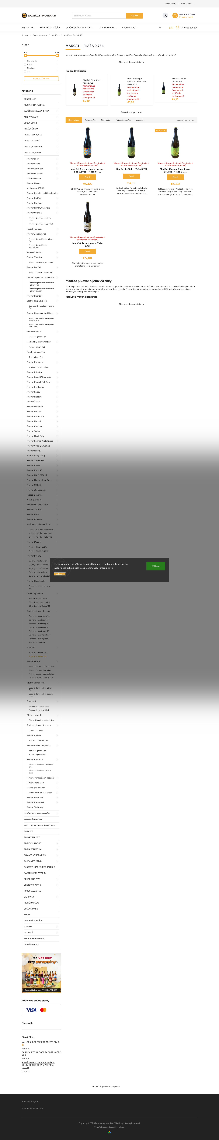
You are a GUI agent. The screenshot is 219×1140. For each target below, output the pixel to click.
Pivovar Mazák (34, 542)
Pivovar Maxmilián (35, 797)
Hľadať (134, 16)
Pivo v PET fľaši (32, 140)
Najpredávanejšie (123, 120)
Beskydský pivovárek (37, 300)
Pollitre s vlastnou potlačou (40, 825)
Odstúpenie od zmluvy (32, 1108)
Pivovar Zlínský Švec (36, 233)
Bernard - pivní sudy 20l (39, 623)
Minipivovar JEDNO (35, 188)
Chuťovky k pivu (32, 884)
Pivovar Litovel (34, 450)
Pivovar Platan (33, 465)
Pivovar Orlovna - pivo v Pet (41, 224)
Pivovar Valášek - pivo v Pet (41, 262)
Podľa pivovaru (32, 152)
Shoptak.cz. (119, 1127)
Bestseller (30, 99)
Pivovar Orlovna (34, 212)
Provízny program (30, 1101)
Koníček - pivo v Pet (37, 750)
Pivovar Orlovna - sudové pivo (40, 219)
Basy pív (28, 831)
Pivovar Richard (34, 331)
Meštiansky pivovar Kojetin (39, 524)
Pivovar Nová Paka (35, 436)
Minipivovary (31, 117)
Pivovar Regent (34, 396)
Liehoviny (29, 896)
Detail (87, 177)
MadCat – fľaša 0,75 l (38, 652)
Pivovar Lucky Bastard (37, 504)
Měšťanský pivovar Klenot (39, 341)
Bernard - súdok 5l (37, 642)
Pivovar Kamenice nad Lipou (40, 313)
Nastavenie (60, 574)
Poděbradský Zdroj (36, 455)
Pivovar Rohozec (35, 203)
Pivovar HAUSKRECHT (37, 475)
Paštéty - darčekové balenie (39, 867)
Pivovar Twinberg (35, 807)
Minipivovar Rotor (35, 782)
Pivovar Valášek (34, 257)
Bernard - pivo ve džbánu (40, 635)
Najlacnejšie (90, 120)
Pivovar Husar (33, 183)
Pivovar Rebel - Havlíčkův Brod (41, 193)
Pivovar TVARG (34, 509)
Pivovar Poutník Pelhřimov (39, 382)
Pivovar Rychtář (34, 470)
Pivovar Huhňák (34, 411)
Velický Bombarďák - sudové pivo (41, 695)
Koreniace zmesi (33, 890)
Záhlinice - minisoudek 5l (39, 602)
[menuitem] (29, 27)
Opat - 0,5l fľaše (36, 730)
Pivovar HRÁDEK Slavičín (38, 207)
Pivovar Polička (34, 198)
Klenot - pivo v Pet (37, 347)
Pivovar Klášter (34, 735)
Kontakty (186, 3)
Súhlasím (156, 566)
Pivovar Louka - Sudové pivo (41, 677)
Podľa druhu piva (33, 146)
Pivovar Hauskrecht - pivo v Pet (41, 587)
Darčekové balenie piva (36, 111)
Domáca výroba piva (35, 855)
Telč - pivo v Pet (36, 357)
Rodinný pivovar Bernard (38, 611)
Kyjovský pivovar (35, 252)
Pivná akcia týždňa (34, 105)
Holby (27, 914)
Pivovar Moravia (34, 519)
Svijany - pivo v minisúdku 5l (41, 576)
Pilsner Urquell (34, 715)
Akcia (42, 64)
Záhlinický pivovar (35, 593)
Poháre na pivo (32, 879)
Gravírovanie (31, 944)
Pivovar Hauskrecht (36, 581)
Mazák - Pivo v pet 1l (38, 547)
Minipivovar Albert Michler (39, 792)
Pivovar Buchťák (34, 295)
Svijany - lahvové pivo (38, 572)
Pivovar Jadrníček (35, 168)
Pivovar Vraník (33, 163)
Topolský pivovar (35, 494)
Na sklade (42, 61)
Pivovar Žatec (33, 401)
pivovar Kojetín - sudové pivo (41, 529)
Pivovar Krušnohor (35, 362)
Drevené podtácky (34, 920)
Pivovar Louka (33, 661)
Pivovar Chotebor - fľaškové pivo (41, 765)
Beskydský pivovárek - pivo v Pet (41, 307)
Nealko (28, 926)
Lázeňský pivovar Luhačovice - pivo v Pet (41, 283)
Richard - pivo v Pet (37, 336)
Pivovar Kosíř (33, 514)
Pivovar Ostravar (35, 173)
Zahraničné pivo (33, 861)
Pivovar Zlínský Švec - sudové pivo (38, 246)
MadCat (30, 647)
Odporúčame (73, 120)
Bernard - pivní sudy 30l (39, 627)
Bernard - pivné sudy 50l (39, 616)
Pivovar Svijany (34, 555)
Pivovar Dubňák (34, 267)
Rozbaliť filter (41, 78)
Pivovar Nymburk (35, 406)
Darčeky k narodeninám (37, 813)
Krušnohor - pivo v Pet (38, 367)
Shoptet (104, 1127)
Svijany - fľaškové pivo (38, 561)
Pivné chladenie (32, 843)
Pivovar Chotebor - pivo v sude (40, 771)
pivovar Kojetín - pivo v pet (40, 533)
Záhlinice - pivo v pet (38, 598)
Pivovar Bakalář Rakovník (39, 377)
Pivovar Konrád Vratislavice (40, 440)
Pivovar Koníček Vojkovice (39, 745)
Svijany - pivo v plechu (38, 564)
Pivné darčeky (31, 902)
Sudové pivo (30, 123)
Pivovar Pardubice (35, 416)
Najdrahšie (105, 120)
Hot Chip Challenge (34, 938)
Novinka (42, 68)
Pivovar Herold (34, 421)
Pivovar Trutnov (34, 431)
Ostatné (28, 932)
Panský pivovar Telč (36, 352)
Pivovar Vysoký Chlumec (38, 445)
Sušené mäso (31, 908)
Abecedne (140, 120)
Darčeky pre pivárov (35, 873)
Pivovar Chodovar (35, 426)
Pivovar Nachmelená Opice (39, 480)
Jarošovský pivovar (36, 787)
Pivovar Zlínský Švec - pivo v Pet (41, 240)
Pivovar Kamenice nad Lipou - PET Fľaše (41, 325)
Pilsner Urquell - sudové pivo (41, 720)
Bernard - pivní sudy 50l (39, 631)
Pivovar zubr (33, 158)
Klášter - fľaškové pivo (38, 740)
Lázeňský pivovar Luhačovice (40, 277)
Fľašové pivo (31, 128)
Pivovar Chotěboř (35, 759)
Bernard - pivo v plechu (39, 638)
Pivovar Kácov (33, 391)
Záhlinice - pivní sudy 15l (39, 606)
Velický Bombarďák (36, 682)
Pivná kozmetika (33, 849)
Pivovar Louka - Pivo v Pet (40, 670)
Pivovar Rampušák (35, 802)
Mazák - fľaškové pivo (38, 551)
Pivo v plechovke (33, 134)
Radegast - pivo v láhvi (39, 710)
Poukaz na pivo (32, 837)
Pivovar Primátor (35, 372)
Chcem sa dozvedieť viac (130, 62)
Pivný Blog (170, 3)
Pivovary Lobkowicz (36, 490)
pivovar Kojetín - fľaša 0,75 (40, 537)
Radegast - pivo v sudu (39, 706)
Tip (42, 71)
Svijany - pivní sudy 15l (38, 568)
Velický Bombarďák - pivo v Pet (40, 689)
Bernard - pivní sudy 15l (39, 620)
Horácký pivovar (34, 229)
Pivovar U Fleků (34, 485)
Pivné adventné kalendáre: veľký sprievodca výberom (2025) (38, 1065)
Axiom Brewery (34, 499)
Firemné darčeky (33, 819)
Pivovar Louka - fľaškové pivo (41, 666)
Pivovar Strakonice (36, 460)
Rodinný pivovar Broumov (39, 725)
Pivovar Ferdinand (35, 387)
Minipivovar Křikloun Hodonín (40, 777)
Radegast (31, 701)
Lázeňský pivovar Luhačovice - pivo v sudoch (41, 289)
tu (112, 567)
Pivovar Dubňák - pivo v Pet (41, 272)
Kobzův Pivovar (34, 178)
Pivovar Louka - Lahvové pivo (41, 674)
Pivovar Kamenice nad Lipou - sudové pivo (41, 319)
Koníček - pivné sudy (37, 754)
